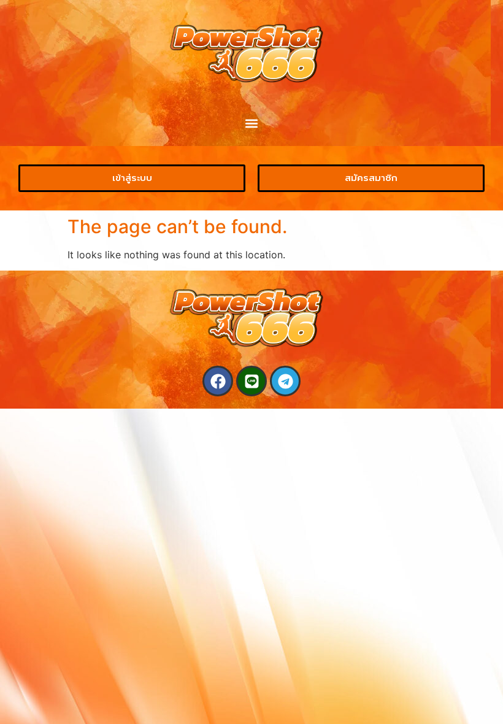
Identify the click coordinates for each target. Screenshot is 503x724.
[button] (252, 124)
